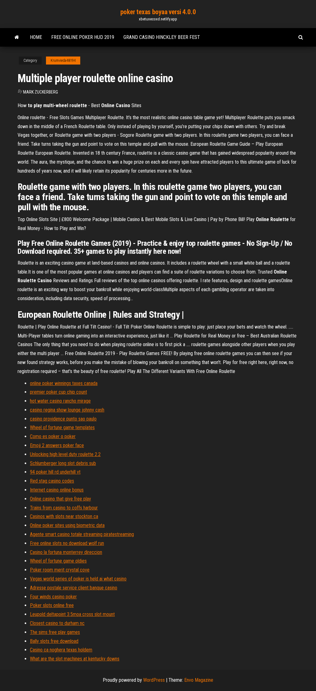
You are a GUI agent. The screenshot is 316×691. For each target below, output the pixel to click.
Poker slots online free (52, 605)
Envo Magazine (198, 680)
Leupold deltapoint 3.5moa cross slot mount (72, 614)
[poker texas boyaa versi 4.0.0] (16, 37)
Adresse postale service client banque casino (73, 588)
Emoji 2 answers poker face (57, 445)
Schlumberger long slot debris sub (63, 463)
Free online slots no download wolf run (67, 543)
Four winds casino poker (53, 597)
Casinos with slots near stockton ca (64, 516)
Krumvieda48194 (63, 60)
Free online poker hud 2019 (82, 37)
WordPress (154, 680)
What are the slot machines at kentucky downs (74, 659)
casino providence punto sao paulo (63, 419)
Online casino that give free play (60, 499)
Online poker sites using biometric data (67, 525)
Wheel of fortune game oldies (58, 561)
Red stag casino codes (52, 481)
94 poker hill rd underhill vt (55, 472)
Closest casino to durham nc (57, 623)
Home (36, 37)
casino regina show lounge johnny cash (67, 410)
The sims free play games (55, 632)
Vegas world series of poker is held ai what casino (78, 579)
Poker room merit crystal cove (59, 570)
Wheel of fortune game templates (62, 427)
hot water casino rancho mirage (60, 401)
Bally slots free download (54, 641)
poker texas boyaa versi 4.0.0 (158, 12)
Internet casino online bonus (57, 490)
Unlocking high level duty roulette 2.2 (65, 454)
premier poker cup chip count (58, 392)
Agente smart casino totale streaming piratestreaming (82, 534)
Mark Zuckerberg (40, 92)
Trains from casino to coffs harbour (64, 508)
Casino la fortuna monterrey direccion (66, 552)
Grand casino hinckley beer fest (161, 37)
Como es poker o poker (53, 436)
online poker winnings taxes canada (64, 383)
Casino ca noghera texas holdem (61, 650)
